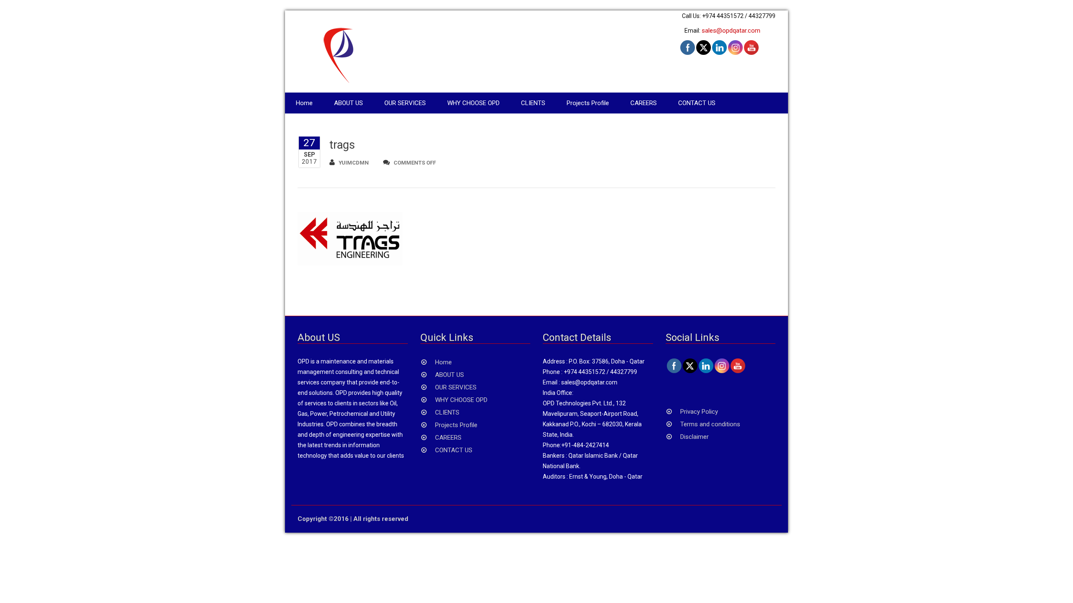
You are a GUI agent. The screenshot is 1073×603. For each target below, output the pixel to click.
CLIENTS (533, 103)
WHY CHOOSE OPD (473, 103)
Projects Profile (588, 103)
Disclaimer (694, 437)
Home (304, 103)
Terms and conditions (710, 424)
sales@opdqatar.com (731, 30)
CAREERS (643, 103)
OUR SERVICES (405, 103)
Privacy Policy (699, 411)
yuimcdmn (354, 163)
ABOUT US (348, 103)
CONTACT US (696, 103)
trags (342, 145)
